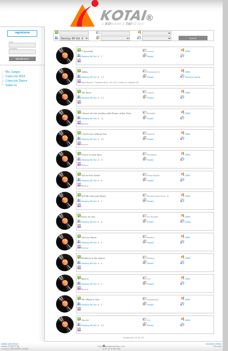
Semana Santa (192, 77)
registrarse (22, 32)
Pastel (149, 56)
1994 (187, 51)
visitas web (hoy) (9, 344)
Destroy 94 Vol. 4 (90, 56)
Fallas (187, 222)
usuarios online (214, 344)
